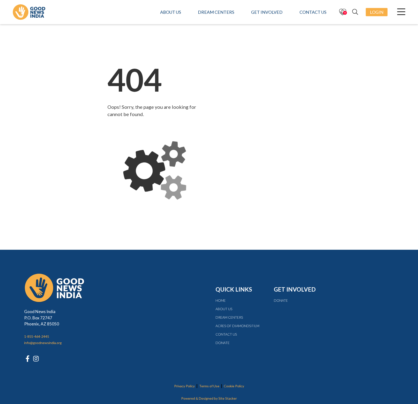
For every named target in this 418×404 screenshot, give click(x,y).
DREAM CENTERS (229, 317)
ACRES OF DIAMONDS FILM (237, 326)
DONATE (223, 343)
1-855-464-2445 (36, 336)
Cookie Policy (234, 386)
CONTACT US (226, 334)
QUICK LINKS (234, 289)
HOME (221, 300)
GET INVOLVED (295, 289)
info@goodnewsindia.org (43, 343)
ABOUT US (224, 309)
